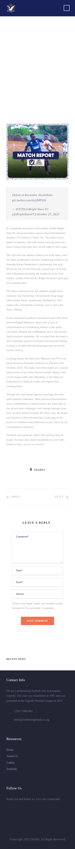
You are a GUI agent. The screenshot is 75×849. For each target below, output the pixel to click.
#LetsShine (45, 195)
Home (9, 749)
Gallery (10, 762)
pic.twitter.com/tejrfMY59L (29, 200)
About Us (12, 756)
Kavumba (17, 90)
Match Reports (21, 86)
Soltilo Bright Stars (38, 90)
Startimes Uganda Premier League (28, 93)
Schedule (11, 768)
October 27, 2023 (48, 214)
